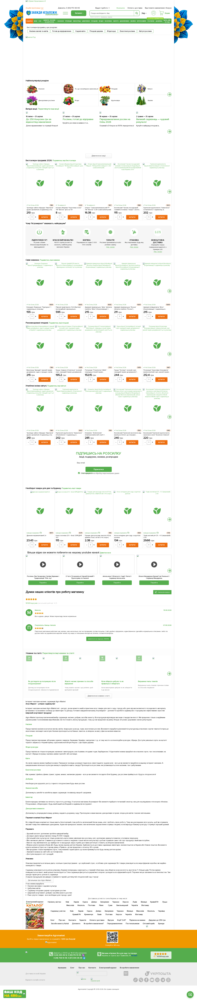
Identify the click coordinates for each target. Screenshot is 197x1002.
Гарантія (82, 920)
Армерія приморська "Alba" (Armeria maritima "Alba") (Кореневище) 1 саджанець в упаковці (98, 308)
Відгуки (111, 920)
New (35, 21)
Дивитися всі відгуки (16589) (98, 639)
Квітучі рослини (145, 31)
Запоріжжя (104, 902)
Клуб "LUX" (121, 920)
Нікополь (81, 905)
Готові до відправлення (61, 31)
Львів (135, 902)
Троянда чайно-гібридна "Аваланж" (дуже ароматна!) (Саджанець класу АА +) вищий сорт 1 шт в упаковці (40, 209)
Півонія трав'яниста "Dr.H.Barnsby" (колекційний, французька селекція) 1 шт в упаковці (68, 308)
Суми (110, 905)
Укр (143, 13)
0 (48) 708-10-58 (60, 958)
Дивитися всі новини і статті (99, 696)
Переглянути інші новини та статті (58, 653)
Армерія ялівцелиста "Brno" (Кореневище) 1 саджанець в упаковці (154, 308)
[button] (169, 94)
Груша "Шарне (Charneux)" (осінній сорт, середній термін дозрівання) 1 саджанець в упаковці (69, 371)
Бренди (161, 923)
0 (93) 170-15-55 (74, 955)
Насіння (61, 21)
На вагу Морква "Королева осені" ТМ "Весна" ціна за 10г (69, 209)
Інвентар (29, 797)
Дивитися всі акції (99, 156)
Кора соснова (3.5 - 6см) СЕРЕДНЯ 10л (69, 536)
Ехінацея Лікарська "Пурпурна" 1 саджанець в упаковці (39, 308)
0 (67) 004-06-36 (75, 958)
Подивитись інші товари (71, 488)
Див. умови (110, 247)
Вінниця (144, 902)
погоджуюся (87, 473)
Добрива (159, 21)
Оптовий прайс (149, 923)
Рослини (151, 21)
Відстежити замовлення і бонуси (158, 8)
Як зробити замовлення (129, 968)
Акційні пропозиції (35, 8)
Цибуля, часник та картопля (49, 21)
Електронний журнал (107, 968)
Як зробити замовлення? (94, 923)
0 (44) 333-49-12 (60, 955)
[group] (43, 674)
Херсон (126, 902)
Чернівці (161, 911)
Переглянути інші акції (48, 109)
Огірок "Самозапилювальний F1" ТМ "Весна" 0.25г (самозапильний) (98, 209)
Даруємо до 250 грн (157, 920)
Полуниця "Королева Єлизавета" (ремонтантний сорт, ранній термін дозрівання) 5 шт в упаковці (156, 371)
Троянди (68, 21)
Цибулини (86, 21)
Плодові (94, 21)
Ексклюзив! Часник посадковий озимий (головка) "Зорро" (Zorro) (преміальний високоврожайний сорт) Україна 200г (126, 209)
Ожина (110, 17)
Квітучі (115, 21)
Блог (52, 920)
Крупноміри (141, 21)
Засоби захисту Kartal (60, 923)
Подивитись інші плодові (59, 323)
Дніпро (94, 902)
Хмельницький (122, 905)
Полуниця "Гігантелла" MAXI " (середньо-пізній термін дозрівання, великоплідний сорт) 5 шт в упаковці (98, 371)
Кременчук (88, 914)
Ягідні (101, 21)
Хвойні (133, 21)
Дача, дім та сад (167, 21)
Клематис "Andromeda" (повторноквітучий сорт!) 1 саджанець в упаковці (94, 434)
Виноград (77, 21)
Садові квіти (80, 31)
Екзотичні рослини (127, 31)
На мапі (134, 955)
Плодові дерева (96, 31)
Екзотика (108, 21)
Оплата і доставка (134, 8)
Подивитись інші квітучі (56, 386)
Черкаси (115, 902)
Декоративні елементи (35, 808)
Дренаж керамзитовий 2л (36, 535)
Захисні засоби (32, 788)
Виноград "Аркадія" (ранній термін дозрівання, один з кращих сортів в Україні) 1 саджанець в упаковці (40, 371)
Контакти (72, 920)
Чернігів (134, 905)
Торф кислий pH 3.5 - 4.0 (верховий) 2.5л (156, 536)
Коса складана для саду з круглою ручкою (127, 536)
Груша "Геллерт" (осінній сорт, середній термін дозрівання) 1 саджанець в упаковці (125, 371)
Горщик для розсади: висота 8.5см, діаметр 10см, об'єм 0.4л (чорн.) (98, 536)
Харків (76, 902)
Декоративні (124, 21)
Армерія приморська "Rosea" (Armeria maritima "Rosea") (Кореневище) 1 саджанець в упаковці (125, 308)
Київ (67, 902)
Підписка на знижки (137, 920)
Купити (44, 217)
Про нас (62, 920)
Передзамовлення (114, 923)
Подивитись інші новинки (50, 260)
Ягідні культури (32, 747)
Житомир (145, 905)
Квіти (28, 758)
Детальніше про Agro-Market (39, 880)
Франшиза (120, 8)
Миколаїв (70, 905)
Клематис (104, 17)
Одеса (85, 902)
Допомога (76, 923)
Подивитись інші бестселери (64, 160)
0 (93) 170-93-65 (73, 8)
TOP (40, 21)
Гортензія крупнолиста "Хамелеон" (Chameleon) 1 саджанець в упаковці (156, 209)
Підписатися (99, 469)
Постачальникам (132, 923)
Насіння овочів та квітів (38, 31)
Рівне (101, 905)
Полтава (91, 905)
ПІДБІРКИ (29, 21)
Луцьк (164, 902)
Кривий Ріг (154, 902)
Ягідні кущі (111, 31)
